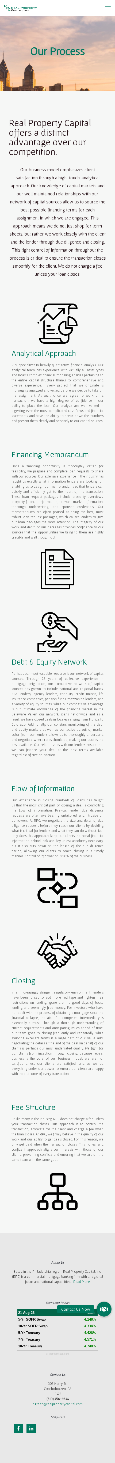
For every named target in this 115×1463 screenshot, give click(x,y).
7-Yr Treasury (29, 1339)
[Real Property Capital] (20, 8)
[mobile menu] (107, 8)
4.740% (90, 1346)
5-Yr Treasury (29, 1333)
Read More (81, 1282)
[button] (104, 1309)
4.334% (90, 1326)
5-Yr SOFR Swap (32, 1319)
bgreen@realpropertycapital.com (58, 1404)
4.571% (90, 1339)
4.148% (90, 1319)
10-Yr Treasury (30, 1346)
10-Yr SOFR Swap (33, 1326)
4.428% (90, 1333)
